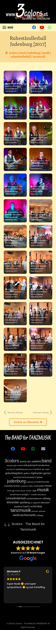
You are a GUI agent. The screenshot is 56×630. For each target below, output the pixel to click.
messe (48, 485)
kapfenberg (30, 482)
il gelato (39, 477)
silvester (13, 502)
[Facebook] (34, 27)
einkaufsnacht (30, 465)
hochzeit (17, 477)
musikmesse (15, 495)
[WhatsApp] (50, 27)
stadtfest (18, 506)
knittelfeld (8, 486)
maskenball (39, 486)
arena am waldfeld (30, 461)
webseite (42, 511)
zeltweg (39, 515)
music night (31, 491)
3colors (13, 53)
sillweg (46, 498)
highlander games (41, 473)
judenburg (34, 53)
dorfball (20, 465)
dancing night (12, 465)
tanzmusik (39, 56)
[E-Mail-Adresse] (43, 449)
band (23, 53)
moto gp (10, 491)
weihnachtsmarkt (24, 515)
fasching (10, 469)
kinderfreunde (42, 481)
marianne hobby (27, 486)
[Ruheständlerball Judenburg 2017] (15, 82)
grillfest (27, 473)
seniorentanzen (34, 498)
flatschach (29, 469)
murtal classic (20, 491)
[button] (7, 27)
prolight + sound (29, 495)
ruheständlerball (21, 56)
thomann (35, 511)
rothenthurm (41, 495)
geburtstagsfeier (14, 473)
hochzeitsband (28, 477)
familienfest (43, 465)
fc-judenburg (19, 469)
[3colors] (28, 11)
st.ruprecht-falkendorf (40, 503)
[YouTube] (42, 27)
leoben (17, 486)
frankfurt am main (41, 469)
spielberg (25, 502)
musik (45, 53)
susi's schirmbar (32, 506)
